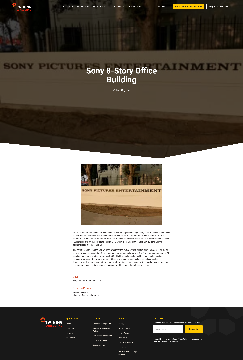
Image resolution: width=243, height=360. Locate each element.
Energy (121, 324)
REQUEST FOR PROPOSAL (188, 6)
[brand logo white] (51, 322)
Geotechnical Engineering (102, 324)
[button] (68, 6)
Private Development (126, 342)
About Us (70, 328)
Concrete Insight (99, 345)
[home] (21, 7)
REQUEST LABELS (218, 6)
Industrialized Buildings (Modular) (127, 353)
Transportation (124, 328)
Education (122, 347)
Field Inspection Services (102, 336)
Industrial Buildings (100, 340)
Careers (148, 6)
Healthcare (122, 338)
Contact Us (70, 338)
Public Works (123, 333)
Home (68, 324)
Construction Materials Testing (101, 329)
